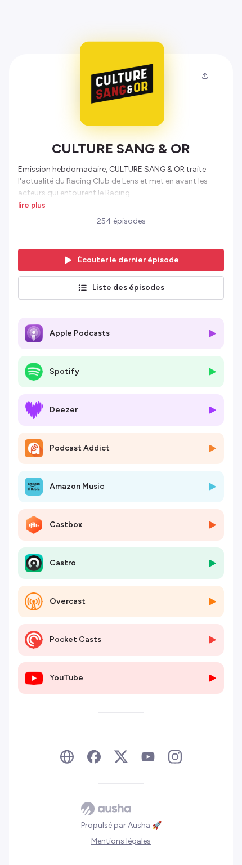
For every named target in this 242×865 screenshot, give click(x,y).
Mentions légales (121, 841)
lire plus (32, 204)
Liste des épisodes (128, 287)
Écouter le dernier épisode (128, 260)
